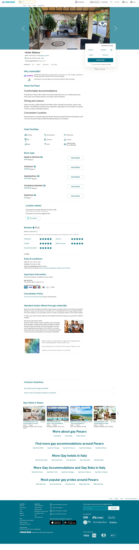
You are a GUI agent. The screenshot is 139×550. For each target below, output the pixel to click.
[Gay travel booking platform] (25, 532)
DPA (35, 515)
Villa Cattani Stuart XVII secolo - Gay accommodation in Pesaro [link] (55, 422)
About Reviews (38, 507)
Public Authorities (39, 517)
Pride (111, 2)
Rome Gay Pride (70, 484)
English (116, 498)
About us (22, 505)
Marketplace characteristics (41, 511)
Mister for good (23, 522)
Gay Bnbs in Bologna (68, 472)
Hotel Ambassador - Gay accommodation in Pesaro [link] (101, 422)
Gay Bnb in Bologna (85, 448)
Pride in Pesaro (80, 436)
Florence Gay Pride (55, 484)
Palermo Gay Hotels (41, 460)
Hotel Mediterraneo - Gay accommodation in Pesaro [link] (30, 422)
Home (24, 5)
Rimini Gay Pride (41, 484)
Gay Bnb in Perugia (53, 448)
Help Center (38, 529)
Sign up (126, 2)
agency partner (45, 55)
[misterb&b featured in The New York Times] (100, 522)
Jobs (21, 509)
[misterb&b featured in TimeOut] (111, 517)
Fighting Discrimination (25, 524)
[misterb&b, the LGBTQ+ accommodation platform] (8, 2)
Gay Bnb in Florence (69, 448)
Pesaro (34, 5)
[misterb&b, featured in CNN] (85, 517)
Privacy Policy (39, 297)
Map (43, 58)
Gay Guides (105, 2)
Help (121, 498)
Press (21, 511)
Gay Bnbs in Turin (52, 472)
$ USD (110, 498)
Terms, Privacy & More (131, 498)
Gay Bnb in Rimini (38, 448)
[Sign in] (106, 11)
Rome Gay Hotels (85, 460)
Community (81, 2)
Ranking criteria (38, 509)
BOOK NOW (100, 60)
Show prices (75, 158)
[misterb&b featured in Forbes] (113, 522)
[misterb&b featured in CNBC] (98, 517)
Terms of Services (29, 297)
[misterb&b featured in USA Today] (87, 522)
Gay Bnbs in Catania (101, 472)
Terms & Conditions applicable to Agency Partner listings (54, 268)
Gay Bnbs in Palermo (84, 472)
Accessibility (23, 507)
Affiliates (22, 513)
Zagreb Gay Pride (84, 484)
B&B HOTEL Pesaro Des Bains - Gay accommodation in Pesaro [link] (78, 422)
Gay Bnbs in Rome (37, 472)
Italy (29, 5)
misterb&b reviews (39, 513)
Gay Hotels (117, 2)
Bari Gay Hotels (99, 460)
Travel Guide (68, 436)
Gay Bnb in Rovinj (100, 448)
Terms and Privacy (39, 505)
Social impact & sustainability (27, 520)
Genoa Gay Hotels (56, 460)
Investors (22, 515)
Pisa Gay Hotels (71, 460)
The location (33, 218)
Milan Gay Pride (98, 484)
